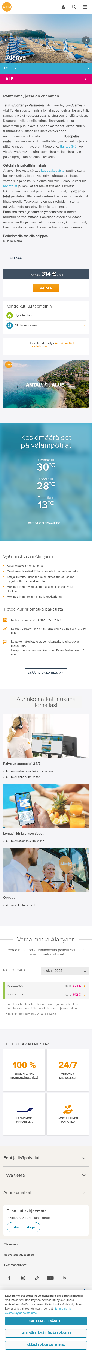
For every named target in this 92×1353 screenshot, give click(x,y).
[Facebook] (9, 1278)
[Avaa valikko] (85, 7)
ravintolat (10, 186)
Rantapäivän (69, 146)
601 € (73, 986)
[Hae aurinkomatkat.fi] (74, 7)
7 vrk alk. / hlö (46, 275)
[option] (46, 38)
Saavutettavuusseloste (19, 1255)
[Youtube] (50, 1278)
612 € (72, 994)
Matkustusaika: (14, 970)
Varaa (46, 288)
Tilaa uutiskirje (23, 1227)
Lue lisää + (16, 258)
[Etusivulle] (7, 7)
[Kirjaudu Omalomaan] (63, 7)
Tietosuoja (11, 1244)
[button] (46, 384)
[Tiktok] (37, 1278)
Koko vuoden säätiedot (44, 523)
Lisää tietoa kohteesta (44, 673)
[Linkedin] (64, 1278)
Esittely (10, 68)
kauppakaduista (52, 170)
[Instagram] (23, 1278)
